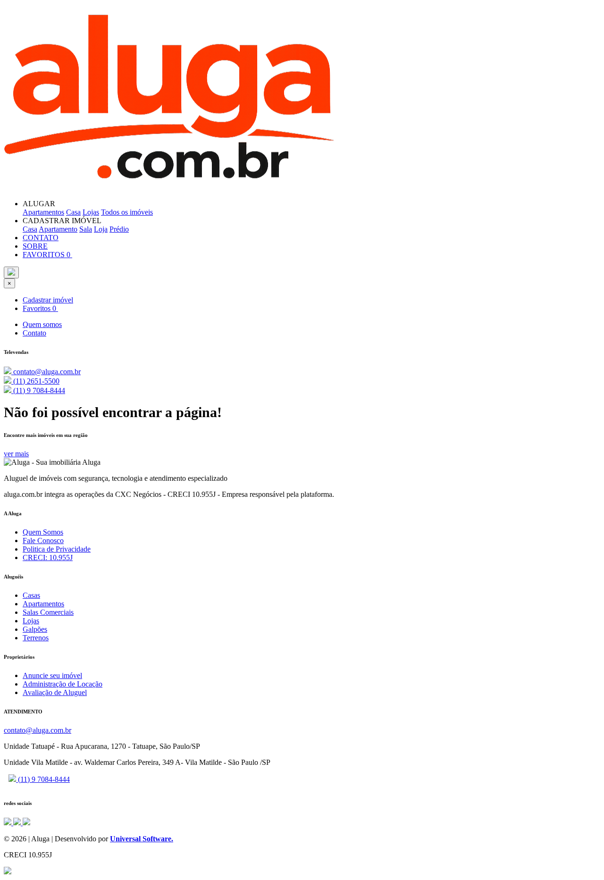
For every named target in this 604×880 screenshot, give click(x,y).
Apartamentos (43, 212)
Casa (73, 212)
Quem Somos (43, 532)
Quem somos (42, 324)
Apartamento (58, 229)
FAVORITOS (46, 255)
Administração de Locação (62, 684)
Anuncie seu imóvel (52, 675)
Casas (31, 595)
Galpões (35, 629)
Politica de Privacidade (57, 549)
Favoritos (39, 308)
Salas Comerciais (48, 612)
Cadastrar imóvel (48, 300)
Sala (85, 229)
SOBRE (35, 246)
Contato (34, 333)
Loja (101, 229)
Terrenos (36, 638)
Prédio (119, 229)
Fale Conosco (43, 540)
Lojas (91, 212)
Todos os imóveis (127, 212)
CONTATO (41, 238)
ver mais (16, 454)
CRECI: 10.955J (48, 557)
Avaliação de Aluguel (55, 692)
